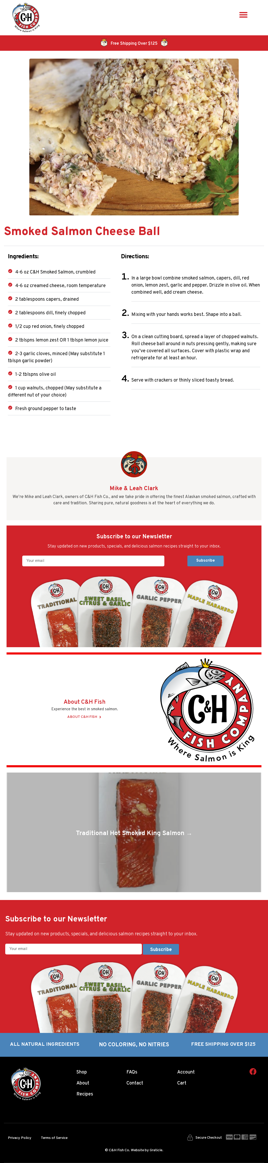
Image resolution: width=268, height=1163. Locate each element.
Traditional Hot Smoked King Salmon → (134, 833)
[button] (243, 14)
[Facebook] (253, 1071)
